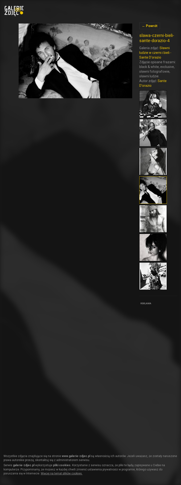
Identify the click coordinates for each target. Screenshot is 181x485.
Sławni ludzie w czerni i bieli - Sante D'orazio (155, 52)
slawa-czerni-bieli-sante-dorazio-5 (75, 61)
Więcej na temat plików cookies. (61, 473)
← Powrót (149, 26)
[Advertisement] (160, 376)
